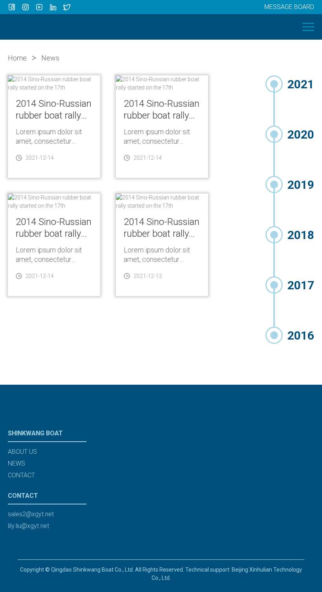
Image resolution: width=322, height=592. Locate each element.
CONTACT (21, 475)
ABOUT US (22, 451)
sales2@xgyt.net (31, 514)
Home (17, 58)
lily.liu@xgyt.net (28, 526)
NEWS (16, 463)
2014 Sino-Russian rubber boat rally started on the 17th (53, 109)
